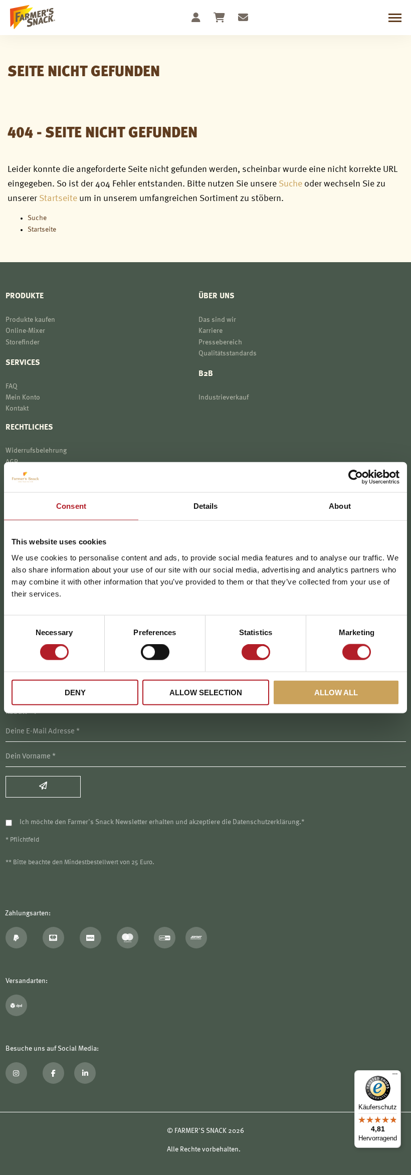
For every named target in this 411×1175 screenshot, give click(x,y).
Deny (75, 692)
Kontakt (17, 408)
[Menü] (395, 1076)
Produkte (25, 296)
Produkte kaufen (30, 319)
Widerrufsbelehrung (36, 450)
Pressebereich (220, 342)
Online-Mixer (25, 330)
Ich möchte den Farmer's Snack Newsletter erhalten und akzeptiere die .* (162, 822)
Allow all (336, 692)
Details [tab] (205, 506)
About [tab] (340, 506)
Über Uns (216, 296)
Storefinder (23, 342)
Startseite (58, 198)
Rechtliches (29, 428)
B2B (205, 374)
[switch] (155, 653)
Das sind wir (217, 319)
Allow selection (205, 692)
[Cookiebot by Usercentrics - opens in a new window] (355, 477)
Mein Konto (23, 397)
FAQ (12, 386)
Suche (290, 183)
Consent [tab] (71, 506)
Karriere (210, 330)
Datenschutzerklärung (266, 822)
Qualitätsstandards (227, 353)
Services (23, 363)
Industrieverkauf (223, 397)
